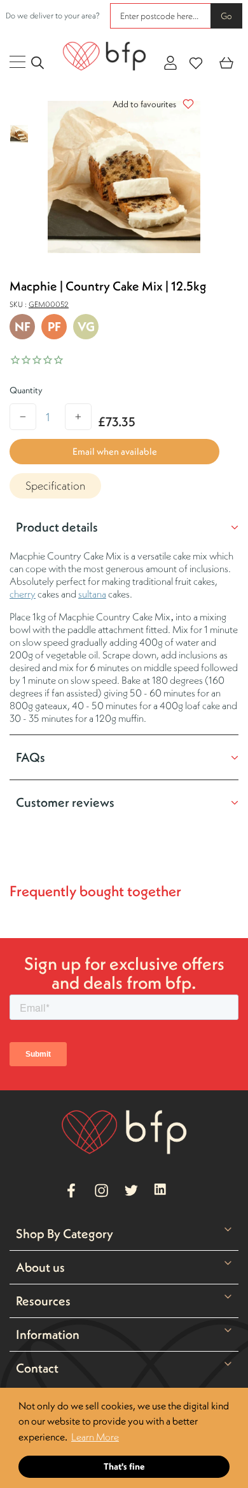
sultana (92, 593)
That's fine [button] (124, 1466)
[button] (150, 104)
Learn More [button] (95, 1436)
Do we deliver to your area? (53, 15)
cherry (23, 593)
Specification (55, 485)
